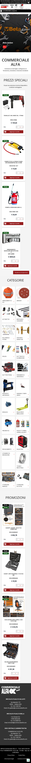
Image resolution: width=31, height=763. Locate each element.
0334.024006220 (13, 624)
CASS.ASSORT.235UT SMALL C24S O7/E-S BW (13, 620)
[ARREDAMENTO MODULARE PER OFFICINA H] (11, 238)
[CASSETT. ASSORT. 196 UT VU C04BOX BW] (13, 515)
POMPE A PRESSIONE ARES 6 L (13, 207)
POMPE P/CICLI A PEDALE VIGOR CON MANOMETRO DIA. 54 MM (13, 162)
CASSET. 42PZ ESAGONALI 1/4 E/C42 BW (13, 574)
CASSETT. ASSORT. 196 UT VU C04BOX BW (13, 528)
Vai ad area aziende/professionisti (17, 3)
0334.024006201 (13, 532)
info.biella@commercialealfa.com (17, 722)
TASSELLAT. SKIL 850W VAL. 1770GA (13, 115)
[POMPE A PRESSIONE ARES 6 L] (13, 194)
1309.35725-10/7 (13, 166)
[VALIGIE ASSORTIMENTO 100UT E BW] (11, 651)
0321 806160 (17, 706)
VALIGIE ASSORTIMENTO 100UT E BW (11, 662)
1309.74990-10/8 (13, 211)
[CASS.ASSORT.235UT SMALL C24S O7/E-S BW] (13, 607)
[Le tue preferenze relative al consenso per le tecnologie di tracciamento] (28, 760)
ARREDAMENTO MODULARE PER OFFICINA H (11, 251)
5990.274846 (13, 120)
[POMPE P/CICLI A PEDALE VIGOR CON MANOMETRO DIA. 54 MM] (13, 148)
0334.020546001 (11, 666)
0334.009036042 (13, 578)
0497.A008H (11, 254)
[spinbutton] (18, 127)
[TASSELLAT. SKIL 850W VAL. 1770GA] (13, 102)
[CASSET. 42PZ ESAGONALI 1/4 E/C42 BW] (13, 561)
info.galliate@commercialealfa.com (17, 708)
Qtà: (5, 127)
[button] (4, 33)
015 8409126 (17, 720)
